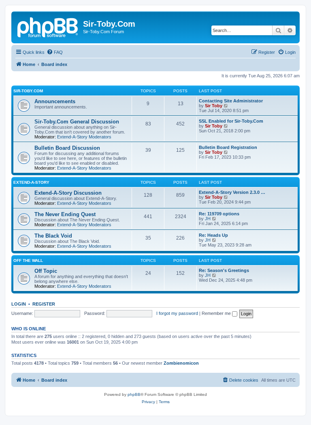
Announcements (54, 101)
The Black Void (53, 236)
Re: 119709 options (219, 213)
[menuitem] (55, 52)
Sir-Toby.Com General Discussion (76, 122)
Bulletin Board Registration (228, 147)
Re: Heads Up (213, 235)
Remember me (217, 313)
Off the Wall (28, 260)
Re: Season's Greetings (224, 270)
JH (208, 218)
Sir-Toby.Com (28, 91)
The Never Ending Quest (65, 214)
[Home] (48, 26)
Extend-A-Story (31, 182)
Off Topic (45, 271)
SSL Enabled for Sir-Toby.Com (231, 121)
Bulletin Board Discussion (67, 148)
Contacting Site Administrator (231, 100)
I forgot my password (177, 313)
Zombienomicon (181, 363)
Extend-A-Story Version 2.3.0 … (232, 192)
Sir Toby (213, 105)
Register (43, 304)
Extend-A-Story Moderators (84, 136)
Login (18, 304)
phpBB (134, 394)
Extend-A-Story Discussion (68, 193)
